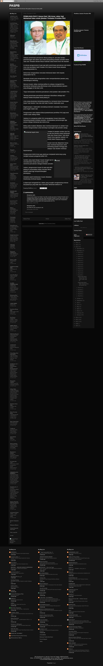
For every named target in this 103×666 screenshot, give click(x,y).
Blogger (54, 663)
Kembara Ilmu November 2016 (75, 616)
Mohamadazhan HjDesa (16, 637)
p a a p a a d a (13, 200)
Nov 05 (80, 291)
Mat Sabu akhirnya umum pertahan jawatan (14, 328)
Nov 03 (80, 296)
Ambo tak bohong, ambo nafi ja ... (18, 573)
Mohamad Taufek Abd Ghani (46, 637)
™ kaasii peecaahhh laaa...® (46, 552)
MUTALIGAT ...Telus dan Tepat (47, 567)
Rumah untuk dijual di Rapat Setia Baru (77, 611)
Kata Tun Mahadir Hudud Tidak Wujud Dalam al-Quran (22, 630)
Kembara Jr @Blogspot (16, 624)
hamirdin (13, 590)
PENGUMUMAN (72, 590)
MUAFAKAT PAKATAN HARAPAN (13, 220)
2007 (77, 325)
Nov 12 (80, 268)
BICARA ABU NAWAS (13, 192)
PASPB (14, 5)
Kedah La (71, 567)
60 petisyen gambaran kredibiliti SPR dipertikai (14, 456)
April (78, 308)
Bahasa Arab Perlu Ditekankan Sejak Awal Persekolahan (14, 167)
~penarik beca (13, 91)
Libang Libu (42, 577)
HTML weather (82, 55)
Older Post (68, 218)
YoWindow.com (78, 61)
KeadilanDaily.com (73, 577)
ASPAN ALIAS (72, 604)
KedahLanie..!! (14, 487)
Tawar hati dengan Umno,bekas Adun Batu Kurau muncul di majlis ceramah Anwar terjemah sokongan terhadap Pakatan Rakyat (14, 478)
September (79, 300)
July (78, 302)
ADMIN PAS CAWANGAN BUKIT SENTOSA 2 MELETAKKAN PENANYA (14, 288)
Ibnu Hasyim (13, 76)
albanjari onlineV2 (12, 245)
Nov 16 (80, 260)
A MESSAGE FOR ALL (44, 620)
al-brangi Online (14, 512)
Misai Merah (14, 562)
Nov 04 (80, 293)
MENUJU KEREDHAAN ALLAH (47, 609)
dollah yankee (14, 585)
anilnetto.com (13, 16)
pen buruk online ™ (15, 572)
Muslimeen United (13, 452)
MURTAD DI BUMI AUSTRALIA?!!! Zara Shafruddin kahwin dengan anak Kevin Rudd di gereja (83, 168)
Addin (41, 641)
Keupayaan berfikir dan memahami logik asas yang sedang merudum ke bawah (14, 45)
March (78, 310)
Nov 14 (80, 264)
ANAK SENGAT (72, 643)
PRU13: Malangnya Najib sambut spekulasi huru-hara (51, 625)
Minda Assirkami (44, 561)
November (79, 250)
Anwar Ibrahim (14, 102)
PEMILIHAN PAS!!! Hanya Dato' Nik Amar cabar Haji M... (82, 278)
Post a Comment (29, 212)
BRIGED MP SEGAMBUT (16, 633)
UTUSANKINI (43, 634)
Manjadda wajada (12, 381)
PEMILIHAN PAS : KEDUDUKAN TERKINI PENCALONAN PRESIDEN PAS (86, 135)
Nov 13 (80, 266)
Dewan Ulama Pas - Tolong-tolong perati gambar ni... (14, 298)
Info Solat (12, 439)
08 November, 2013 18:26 (32, 209)
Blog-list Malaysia (44, 583)
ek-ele (11, 535)
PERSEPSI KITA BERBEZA (14, 473)
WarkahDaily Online (13, 52)
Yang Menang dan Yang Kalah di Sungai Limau (14, 416)
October (79, 298)
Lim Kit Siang (13, 23)
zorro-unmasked (43, 619)
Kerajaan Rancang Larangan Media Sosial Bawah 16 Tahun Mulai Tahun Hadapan (14, 57)
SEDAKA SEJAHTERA (13, 122)
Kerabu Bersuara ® (13, 64)
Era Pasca (12, 317)
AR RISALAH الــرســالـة (16, 576)
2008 (77, 323)
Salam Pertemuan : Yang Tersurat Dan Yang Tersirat (14, 116)
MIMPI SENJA (13, 325)
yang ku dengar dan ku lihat (46, 615)
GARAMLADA (72, 583)
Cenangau (13, 217)
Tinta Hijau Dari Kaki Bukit (14, 354)
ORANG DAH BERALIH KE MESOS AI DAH (77, 564)
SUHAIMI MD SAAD (73, 615)
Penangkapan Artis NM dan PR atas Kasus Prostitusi (50, 589)
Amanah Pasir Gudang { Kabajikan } (76, 627)
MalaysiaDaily (13, 443)
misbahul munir (43, 629)
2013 (77, 246)
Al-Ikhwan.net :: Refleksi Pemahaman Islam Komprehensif (14, 366)
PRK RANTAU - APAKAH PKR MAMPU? (19, 568)
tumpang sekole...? (15, 556)
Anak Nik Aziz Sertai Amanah (17, 599)
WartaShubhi (13, 41)
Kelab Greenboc (14, 235)
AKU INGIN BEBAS (44, 573)
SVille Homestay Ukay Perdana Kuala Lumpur (78, 601)
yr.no (89, 61)
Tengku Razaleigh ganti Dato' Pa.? (47, 616)
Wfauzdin (12, 35)
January (79, 314)
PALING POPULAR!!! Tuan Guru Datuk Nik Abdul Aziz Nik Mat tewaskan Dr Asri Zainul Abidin (82, 157)
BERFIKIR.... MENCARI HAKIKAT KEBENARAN (21, 567)
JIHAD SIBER (13, 303)
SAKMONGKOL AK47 (73, 552)
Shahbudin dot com (73, 589)
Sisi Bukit (12, 183)
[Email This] (40, 188)
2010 (77, 321)
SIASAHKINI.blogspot (45, 604)
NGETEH (12, 36)
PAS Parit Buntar (14, 334)
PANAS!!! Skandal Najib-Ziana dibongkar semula (81, 146)
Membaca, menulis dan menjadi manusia (48, 558)
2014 (77, 244)
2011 (77, 319)
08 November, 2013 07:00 (32, 202)
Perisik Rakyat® (43, 639)
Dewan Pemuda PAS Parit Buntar (14, 502)
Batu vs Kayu (13, 143)
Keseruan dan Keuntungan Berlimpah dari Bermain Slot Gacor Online (13, 106)
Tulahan (12, 155)
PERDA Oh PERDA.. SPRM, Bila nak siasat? (14, 320)
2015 (77, 242)
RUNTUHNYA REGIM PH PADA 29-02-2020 (49, 574)
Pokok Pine (12, 304)
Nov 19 (80, 256)
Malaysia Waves (14, 525)
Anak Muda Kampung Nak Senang (19, 635)
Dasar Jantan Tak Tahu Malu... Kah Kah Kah (20, 609)
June (78, 304)
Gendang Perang (15, 580)
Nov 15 (80, 262)
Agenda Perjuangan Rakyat (75, 626)
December (79, 248)
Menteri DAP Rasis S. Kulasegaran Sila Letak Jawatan (51, 584)
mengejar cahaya (15, 612)
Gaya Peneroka (14, 173)
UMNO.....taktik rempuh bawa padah (13, 515)
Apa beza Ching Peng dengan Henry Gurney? (13, 431)
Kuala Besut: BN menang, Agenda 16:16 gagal (14, 446)
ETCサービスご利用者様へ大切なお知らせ (77, 568)
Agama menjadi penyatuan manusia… (13, 277)
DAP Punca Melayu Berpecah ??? (47, 553)
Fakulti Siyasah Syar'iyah (14, 529)
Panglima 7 (71, 594)
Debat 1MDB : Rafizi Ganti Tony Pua (18, 604)
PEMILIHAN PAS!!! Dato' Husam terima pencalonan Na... (83, 284)
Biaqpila (12, 150)
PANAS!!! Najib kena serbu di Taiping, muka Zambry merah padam (86, 176)
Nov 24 (80, 252)
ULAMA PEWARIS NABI (14, 284)
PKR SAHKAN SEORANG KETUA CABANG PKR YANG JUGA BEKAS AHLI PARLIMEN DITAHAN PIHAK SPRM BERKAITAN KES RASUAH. (80, 622)
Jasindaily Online (73, 631)
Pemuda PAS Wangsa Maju (17, 594)
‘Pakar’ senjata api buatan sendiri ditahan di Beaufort (14, 137)
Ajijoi (70, 610)
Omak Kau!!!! (72, 619)
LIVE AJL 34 (13, 151)
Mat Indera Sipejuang (16, 607)
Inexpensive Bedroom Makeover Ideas (14, 347)
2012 (77, 317)
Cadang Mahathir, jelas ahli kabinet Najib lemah (21, 625)
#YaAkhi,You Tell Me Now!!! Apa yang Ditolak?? (14, 185)
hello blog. (12, 247)
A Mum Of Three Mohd (74, 556)
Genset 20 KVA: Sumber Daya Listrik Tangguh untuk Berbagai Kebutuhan (13, 95)
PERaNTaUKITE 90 (73, 562)
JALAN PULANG (43, 588)
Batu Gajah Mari (14, 421)
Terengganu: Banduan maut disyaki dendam (20, 553)
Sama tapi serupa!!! (15, 595)
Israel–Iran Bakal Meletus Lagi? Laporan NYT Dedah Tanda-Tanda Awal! (14, 69)
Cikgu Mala (13, 389)
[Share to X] (43, 188)
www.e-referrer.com (83, 227)
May (78, 306)
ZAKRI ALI (13, 598)
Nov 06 (80, 289)
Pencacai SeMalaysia (13, 252)
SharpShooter (13, 225)
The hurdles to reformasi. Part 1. (75, 553)
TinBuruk (12, 428)
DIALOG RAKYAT (12, 134)
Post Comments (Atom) (50, 223)
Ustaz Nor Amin (14, 628)
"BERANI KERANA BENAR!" (46, 556)
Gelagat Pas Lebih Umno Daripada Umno (19, 564)
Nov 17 (80, 258)
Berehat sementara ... (15, 587)
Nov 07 (80, 287)
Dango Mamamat (15, 618)
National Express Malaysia (75, 637)
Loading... (76, 128)
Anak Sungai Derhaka (13, 81)
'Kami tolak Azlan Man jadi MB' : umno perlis (14, 211)
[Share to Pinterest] (46, 188)
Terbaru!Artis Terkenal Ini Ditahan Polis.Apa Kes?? (50, 605)
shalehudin (13, 344)
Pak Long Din (13, 532)
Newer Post (26, 218)
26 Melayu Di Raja (44, 624)
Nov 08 (80, 275)
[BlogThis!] (42, 188)
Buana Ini (71, 572)
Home (47, 218)
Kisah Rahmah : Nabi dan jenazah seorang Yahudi (14, 158)
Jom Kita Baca (14, 274)
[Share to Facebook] (45, 188)
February (79, 312)
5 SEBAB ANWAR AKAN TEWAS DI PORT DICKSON (14, 195)
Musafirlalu (13, 113)
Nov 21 (80, 254)
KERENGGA (13, 552)
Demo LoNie (13, 259)
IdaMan (12, 603)
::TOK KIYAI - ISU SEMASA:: (46, 597)
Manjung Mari (13, 295)
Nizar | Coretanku (13, 208)
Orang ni (71, 648)
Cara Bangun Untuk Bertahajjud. (75, 595)
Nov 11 (80, 270)
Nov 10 (80, 272)
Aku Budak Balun (13, 437)
